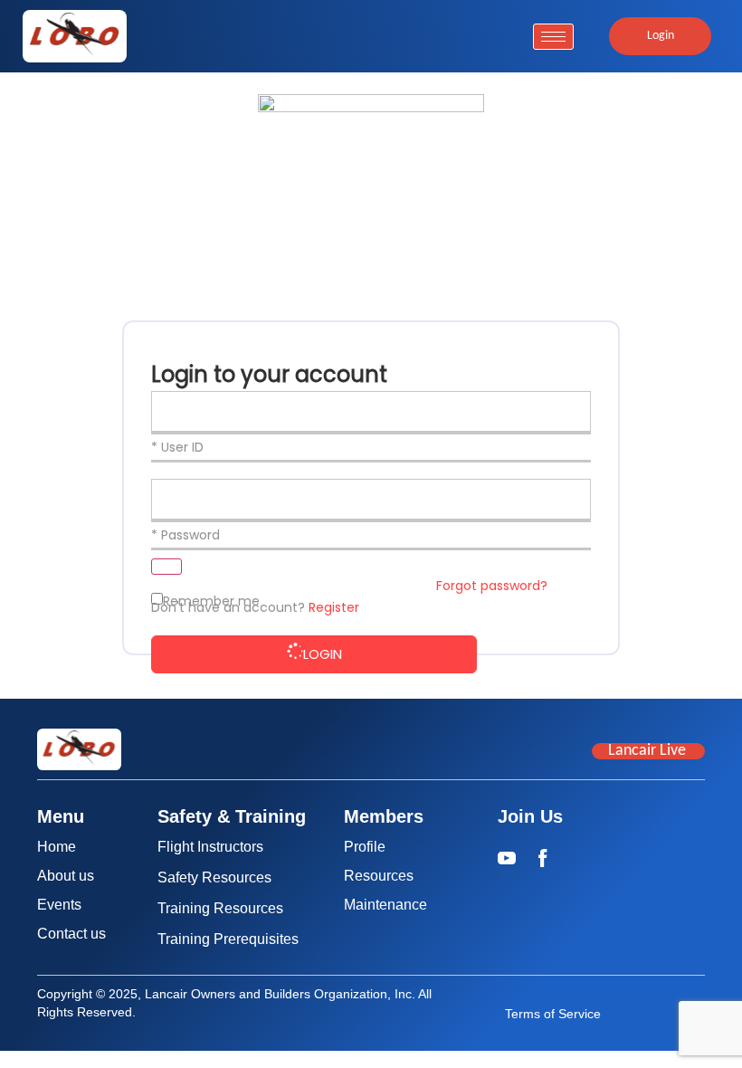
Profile (364, 846)
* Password (185, 535)
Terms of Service (553, 1013)
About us (65, 875)
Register (334, 607)
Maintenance (385, 904)
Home (56, 846)
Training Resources (220, 908)
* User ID (177, 447)
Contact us (71, 933)
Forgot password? (491, 586)
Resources (379, 875)
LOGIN (322, 653)
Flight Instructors (210, 846)
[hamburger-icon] (553, 37)
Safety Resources (214, 877)
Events (59, 904)
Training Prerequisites (228, 939)
